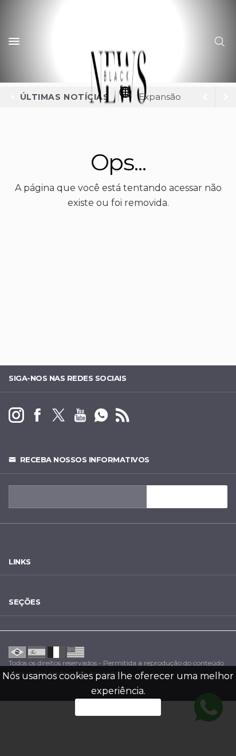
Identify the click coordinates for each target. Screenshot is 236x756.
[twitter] (58, 415)
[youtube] (80, 415)
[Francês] (56, 651)
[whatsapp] (101, 415)
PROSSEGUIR (118, 707)
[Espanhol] (36, 651)
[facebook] (37, 415)
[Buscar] (221, 41)
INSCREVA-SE (187, 497)
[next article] (205, 97)
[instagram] (16, 415)
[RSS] (122, 415)
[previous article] (225, 97)
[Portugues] (17, 651)
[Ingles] (75, 651)
